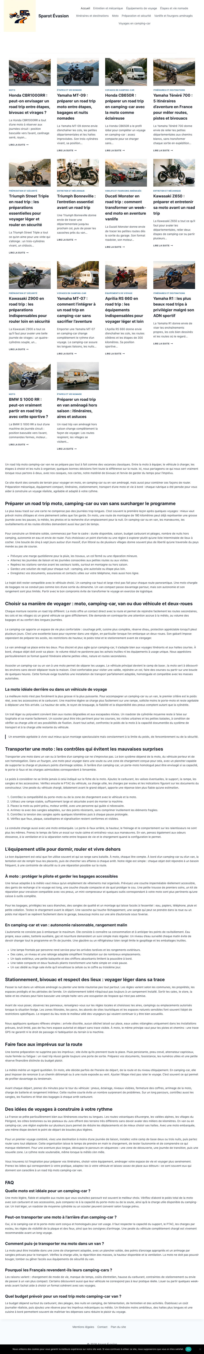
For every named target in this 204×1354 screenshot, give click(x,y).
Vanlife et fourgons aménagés (173, 15)
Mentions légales (83, 1327)
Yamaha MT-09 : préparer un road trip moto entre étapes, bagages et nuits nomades (76, 107)
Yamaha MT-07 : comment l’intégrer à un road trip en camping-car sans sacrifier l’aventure (76, 310)
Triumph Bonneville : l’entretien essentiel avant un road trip (76, 202)
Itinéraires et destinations (92, 15)
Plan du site (118, 1327)
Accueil (85, 8)
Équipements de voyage (141, 8)
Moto (115, 15)
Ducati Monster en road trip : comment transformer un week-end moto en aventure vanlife (125, 207)
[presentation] (30, 72)
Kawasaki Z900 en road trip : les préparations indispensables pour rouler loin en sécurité (29, 310)
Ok (188, 1349)
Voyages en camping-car (134, 23)
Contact (102, 1327)
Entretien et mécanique (108, 8)
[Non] (200, 1349)
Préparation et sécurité (136, 15)
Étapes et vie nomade (174, 8)
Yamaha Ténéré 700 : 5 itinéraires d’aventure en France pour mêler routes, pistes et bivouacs (173, 107)
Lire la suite (18, 144)
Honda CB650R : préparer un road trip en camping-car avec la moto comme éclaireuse (125, 107)
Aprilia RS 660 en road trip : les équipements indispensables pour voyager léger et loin (124, 310)
